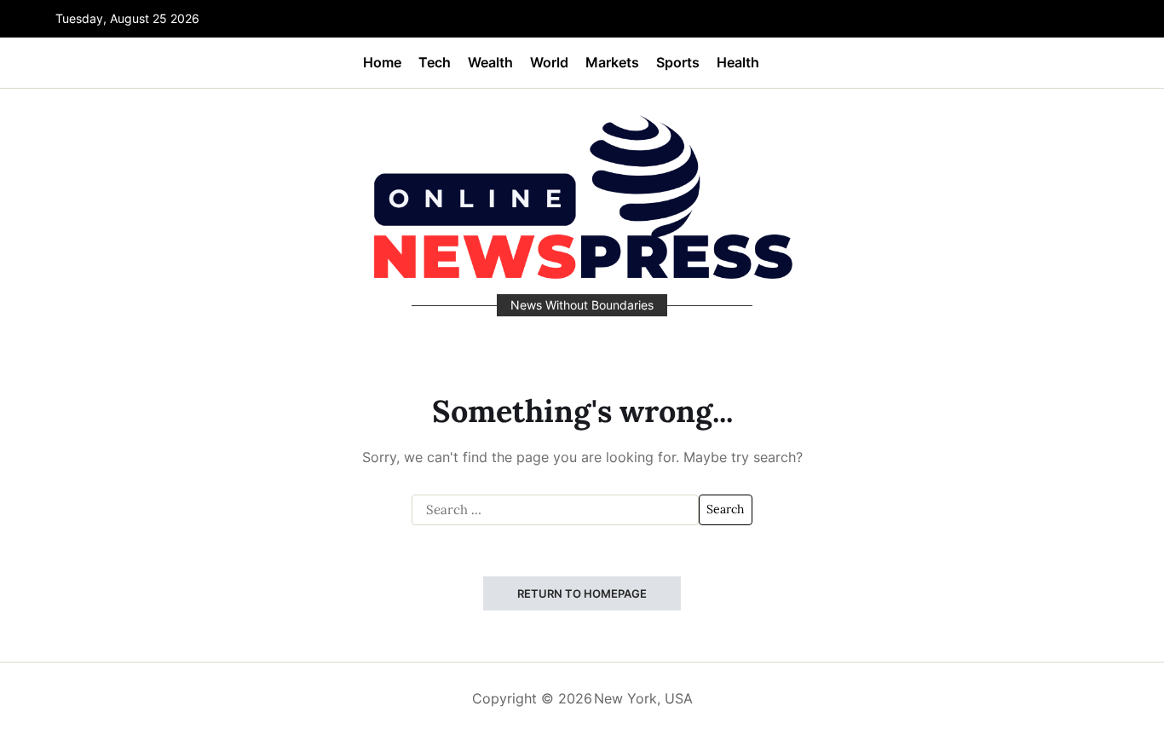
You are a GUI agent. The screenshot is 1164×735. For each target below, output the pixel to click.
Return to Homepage (582, 593)
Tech (434, 62)
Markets (612, 62)
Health (738, 62)
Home (382, 62)
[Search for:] (555, 510)
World (549, 62)
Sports (678, 62)
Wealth (490, 62)
